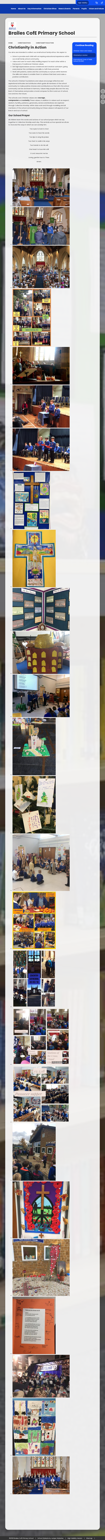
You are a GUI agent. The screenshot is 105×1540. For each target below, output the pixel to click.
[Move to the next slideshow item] (103, 102)
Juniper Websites (57, 1538)
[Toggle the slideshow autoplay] (103, 91)
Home (10, 43)
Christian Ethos (24, 43)
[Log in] (101, 3)
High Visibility (82, 3)
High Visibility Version (75, 1538)
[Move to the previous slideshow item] (103, 96)
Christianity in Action (45, 43)
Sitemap (89, 1538)
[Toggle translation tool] (96, 3)
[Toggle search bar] (91, 3)
